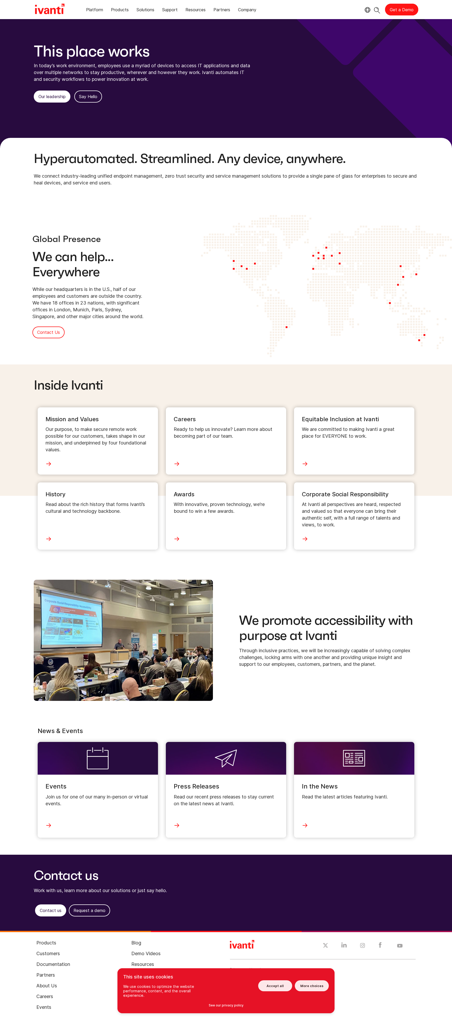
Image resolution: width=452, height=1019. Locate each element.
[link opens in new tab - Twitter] (325, 946)
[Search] (377, 9)
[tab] (94, 10)
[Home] (50, 10)
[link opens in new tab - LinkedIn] (344, 946)
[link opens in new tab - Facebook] (380, 946)
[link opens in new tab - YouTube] (400, 946)
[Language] (366, 10)
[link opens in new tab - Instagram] (362, 946)
